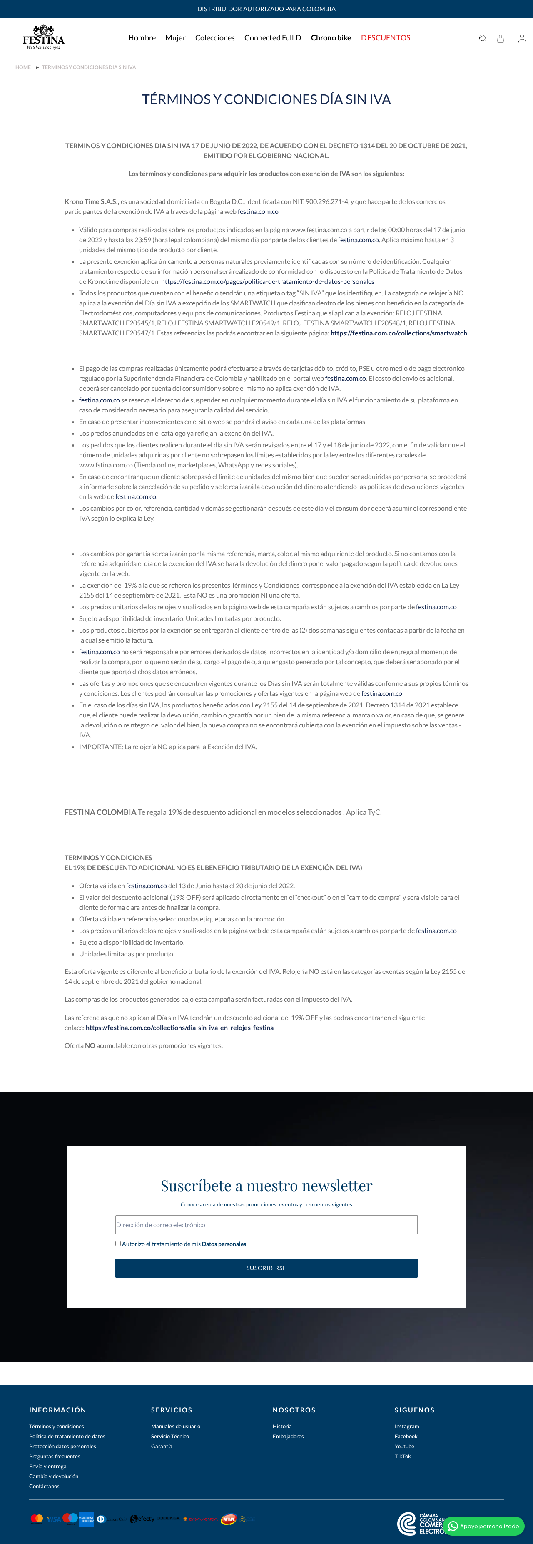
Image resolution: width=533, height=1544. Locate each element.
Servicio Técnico (170, 1436)
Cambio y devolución (53, 1476)
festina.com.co (258, 211)
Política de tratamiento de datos (67, 1436)
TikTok (403, 1456)
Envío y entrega (48, 1466)
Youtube (404, 1446)
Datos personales (223, 1243)
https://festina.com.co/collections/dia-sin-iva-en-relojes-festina (180, 1027)
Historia (282, 1426)
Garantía (161, 1446)
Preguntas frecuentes (54, 1456)
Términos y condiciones (56, 1426)
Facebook (406, 1436)
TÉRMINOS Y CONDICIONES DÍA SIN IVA (89, 67)
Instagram (407, 1426)
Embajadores (288, 1436)
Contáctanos (44, 1486)
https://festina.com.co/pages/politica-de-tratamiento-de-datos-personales (267, 281)
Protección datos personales (62, 1446)
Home (23, 67)
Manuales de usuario (175, 1426)
